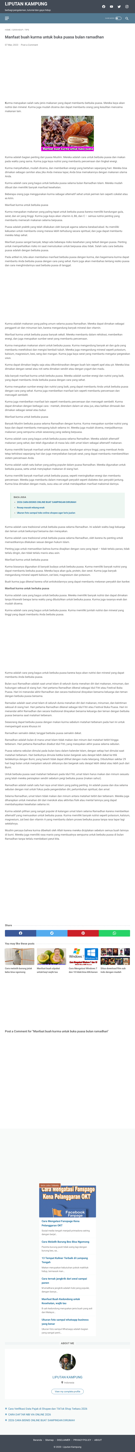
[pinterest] (83, 933)
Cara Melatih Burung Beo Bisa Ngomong (65, 1241)
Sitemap (49, 1440)
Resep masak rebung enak (30, 507)
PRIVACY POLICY (82, 1440)
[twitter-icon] (118, 6)
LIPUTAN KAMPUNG (67, 1377)
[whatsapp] (114, 933)
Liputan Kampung (26, 4)
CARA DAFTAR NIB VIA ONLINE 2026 (29, 1414)
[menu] (7, 18)
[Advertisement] (67, 74)
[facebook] (20, 933)
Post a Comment (29, 45)
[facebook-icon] (103, 6)
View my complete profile (67, 1391)
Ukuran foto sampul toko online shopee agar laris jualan (46, 512)
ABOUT (98, 1440)
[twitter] (52, 933)
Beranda (37, 1440)
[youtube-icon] (111, 6)
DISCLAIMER (63, 1440)
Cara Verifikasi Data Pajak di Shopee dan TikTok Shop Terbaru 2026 (47, 1408)
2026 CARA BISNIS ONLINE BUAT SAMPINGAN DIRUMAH (46, 502)
